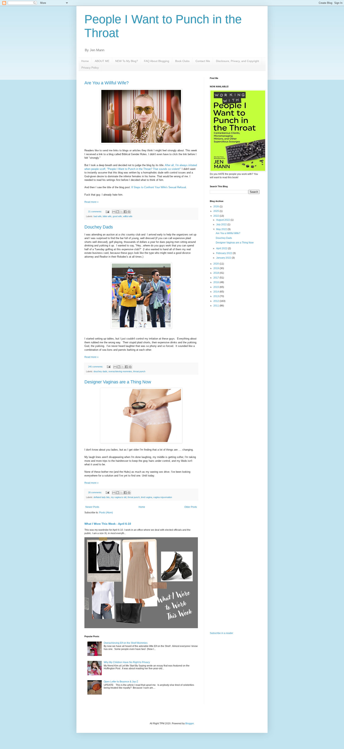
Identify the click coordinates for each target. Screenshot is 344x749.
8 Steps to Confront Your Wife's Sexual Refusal (158, 187)
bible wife (107, 216)
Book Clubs (182, 61)
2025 (216, 211)
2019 (216, 268)
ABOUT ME (102, 61)
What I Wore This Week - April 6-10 (107, 523)
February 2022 (224, 253)
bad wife (98, 216)
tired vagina (146, 497)
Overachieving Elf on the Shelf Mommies (126, 643)
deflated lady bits (102, 497)
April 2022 (222, 248)
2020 (216, 263)
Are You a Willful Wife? (106, 82)
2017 (216, 277)
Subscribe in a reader (221, 633)
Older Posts (190, 507)
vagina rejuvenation (162, 497)
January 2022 (224, 257)
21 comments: (95, 211)
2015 (216, 287)
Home (85, 61)
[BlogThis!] (118, 212)
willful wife (127, 216)
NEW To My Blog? (126, 61)
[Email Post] (107, 211)
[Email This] (114, 212)
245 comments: (96, 366)
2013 (216, 296)
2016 (216, 282)
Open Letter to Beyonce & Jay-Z (121, 681)
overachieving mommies (120, 371)
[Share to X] (121, 212)
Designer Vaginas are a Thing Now (117, 381)
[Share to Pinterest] (129, 212)
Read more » (91, 202)
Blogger (189, 723)
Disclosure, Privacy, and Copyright (237, 61)
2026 (216, 206)
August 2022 (223, 219)
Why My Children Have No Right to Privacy (127, 662)
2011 (216, 305)
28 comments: (95, 492)
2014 (216, 291)
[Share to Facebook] (125, 212)
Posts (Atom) (106, 512)
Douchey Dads (98, 226)
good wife (117, 216)
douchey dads (100, 371)
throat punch (139, 371)
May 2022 (222, 229)
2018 (216, 273)
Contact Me (202, 61)
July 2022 (221, 224)
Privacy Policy (90, 67)
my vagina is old (118, 497)
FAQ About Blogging (156, 61)
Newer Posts (92, 507)
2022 (216, 216)
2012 (216, 301)
